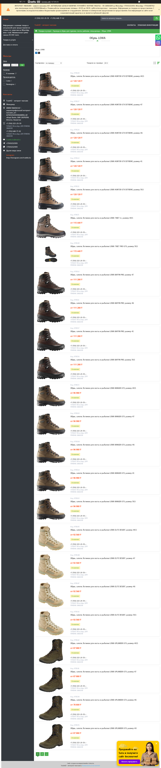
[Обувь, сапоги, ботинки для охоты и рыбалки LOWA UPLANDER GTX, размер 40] (51, 736)
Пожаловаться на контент (91, 765)
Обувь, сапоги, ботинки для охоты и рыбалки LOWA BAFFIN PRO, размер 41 (102, 331)
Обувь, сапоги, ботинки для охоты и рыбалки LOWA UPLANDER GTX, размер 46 (103, 700)
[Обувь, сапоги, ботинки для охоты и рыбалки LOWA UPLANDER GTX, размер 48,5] (51, 651)
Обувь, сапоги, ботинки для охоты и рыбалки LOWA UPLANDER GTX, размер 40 (103, 728)
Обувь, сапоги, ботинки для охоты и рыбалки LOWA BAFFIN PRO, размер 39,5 (102, 360)
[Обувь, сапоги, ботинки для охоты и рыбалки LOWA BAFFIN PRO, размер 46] (51, 311)
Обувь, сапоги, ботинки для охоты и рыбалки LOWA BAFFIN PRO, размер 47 (102, 275)
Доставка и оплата (10, 45)
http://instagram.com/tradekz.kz (18, 158)
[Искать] (156, 18)
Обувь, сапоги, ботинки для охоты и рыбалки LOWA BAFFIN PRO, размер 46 (102, 303)
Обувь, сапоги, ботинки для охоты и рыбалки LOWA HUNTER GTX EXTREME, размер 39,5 (107, 189)
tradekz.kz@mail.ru (13, 140)
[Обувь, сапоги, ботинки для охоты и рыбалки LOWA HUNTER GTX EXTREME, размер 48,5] (51, 84)
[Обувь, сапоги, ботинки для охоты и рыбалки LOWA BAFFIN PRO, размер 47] (51, 282)
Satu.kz (91, 763)
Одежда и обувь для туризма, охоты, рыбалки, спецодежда (76, 31)
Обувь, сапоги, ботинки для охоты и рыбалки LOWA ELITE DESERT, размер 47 (102, 558)
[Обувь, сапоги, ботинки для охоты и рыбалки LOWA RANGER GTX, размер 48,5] (51, 396)
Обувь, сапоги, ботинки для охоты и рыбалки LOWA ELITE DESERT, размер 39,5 (103, 615)
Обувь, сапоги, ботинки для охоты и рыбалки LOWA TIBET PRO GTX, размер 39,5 (104, 246)
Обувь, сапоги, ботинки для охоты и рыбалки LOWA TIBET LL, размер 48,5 (101, 218)
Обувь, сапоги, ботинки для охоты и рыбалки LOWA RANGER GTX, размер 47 (102, 416)
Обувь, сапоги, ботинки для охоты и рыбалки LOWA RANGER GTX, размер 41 (102, 473)
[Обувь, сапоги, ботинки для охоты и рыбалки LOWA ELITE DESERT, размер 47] (51, 566)
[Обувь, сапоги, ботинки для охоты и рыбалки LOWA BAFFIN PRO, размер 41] (51, 339)
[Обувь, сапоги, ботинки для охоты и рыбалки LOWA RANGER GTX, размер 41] (51, 481)
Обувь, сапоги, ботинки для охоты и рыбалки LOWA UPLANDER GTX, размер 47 (103, 672)
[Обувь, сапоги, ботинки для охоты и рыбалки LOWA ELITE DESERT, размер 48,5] (51, 538)
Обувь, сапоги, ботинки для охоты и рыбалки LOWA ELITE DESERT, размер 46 (102, 586)
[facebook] (36, 53)
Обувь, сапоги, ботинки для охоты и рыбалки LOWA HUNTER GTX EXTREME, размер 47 (106, 104)
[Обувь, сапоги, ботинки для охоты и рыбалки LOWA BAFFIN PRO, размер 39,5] (51, 367)
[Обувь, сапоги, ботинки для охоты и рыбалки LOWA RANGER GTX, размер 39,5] (51, 509)
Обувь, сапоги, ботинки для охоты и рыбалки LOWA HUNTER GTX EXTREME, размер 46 (106, 133)
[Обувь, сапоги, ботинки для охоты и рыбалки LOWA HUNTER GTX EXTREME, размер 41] (51, 169)
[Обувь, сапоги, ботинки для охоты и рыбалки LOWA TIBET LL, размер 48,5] (51, 226)
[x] (39, 53)
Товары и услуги (9, 40)
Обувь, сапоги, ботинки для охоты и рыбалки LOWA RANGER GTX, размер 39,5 (103, 501)
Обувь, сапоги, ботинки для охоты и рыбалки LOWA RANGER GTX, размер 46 (102, 445)
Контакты (131, 25)
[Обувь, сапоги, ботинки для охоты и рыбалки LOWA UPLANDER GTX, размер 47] (51, 679)
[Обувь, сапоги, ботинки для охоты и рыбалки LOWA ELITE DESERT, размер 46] (51, 594)
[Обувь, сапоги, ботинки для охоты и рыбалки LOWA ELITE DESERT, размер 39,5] (51, 623)
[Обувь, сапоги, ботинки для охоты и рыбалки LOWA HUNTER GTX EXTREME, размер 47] (51, 112)
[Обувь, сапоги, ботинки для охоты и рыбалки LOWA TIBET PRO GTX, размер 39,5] (51, 254)
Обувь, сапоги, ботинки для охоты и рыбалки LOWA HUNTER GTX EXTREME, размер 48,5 (107, 76)
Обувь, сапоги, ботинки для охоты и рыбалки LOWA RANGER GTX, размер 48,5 (103, 388)
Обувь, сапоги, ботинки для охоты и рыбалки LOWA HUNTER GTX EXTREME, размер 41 (106, 161)
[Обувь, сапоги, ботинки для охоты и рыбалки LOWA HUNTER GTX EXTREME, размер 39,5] (51, 197)
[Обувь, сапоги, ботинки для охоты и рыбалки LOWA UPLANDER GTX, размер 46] (51, 708)
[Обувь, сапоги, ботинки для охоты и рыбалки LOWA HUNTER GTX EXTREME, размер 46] (51, 141)
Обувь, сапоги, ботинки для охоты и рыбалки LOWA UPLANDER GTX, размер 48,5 (104, 643)
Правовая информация (148, 25)
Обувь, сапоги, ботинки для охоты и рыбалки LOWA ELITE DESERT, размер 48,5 (103, 530)
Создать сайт (46, 2)
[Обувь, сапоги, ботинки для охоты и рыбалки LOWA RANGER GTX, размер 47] (51, 424)
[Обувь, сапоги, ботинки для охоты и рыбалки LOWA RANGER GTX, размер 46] (51, 452)
